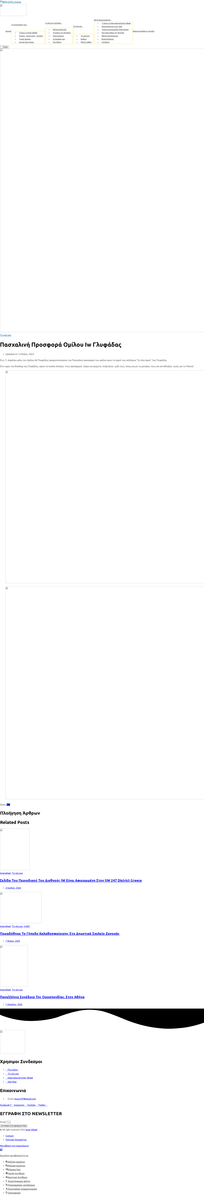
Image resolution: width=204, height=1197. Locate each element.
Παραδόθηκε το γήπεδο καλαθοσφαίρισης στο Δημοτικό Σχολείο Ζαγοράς (59, 933)
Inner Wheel (31, 1129)
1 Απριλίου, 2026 (14, 1004)
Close (5, 47)
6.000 (27, 926)
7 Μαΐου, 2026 (13, 941)
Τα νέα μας (5, 335)
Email (3, 1122)
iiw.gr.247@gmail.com (25, 1099)
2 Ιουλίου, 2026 (13, 888)
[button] (1, 1149)
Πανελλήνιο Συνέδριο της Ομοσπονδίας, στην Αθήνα (42, 997)
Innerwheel (5, 873)
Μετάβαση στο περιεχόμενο (14, 1146)
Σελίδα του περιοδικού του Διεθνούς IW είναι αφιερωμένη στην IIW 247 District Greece (71, 880)
